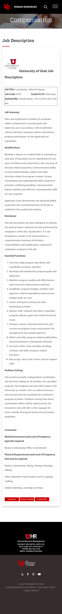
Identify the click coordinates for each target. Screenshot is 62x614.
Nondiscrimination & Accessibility (21, 587)
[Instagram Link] (33, 574)
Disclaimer (43, 587)
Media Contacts (32, 591)
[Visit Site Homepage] (31, 536)
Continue (12, 499)
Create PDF (42, 499)
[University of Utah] (31, 563)
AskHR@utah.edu (34, 551)
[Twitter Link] (22, 574)
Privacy (52, 587)
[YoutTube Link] (39, 574)
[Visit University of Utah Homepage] (7, 6)
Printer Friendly (26, 499)
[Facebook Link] (28, 574)
